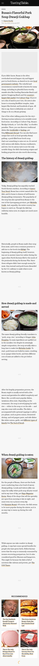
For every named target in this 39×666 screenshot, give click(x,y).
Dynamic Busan (10, 504)
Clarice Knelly (8, 21)
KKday (23, 249)
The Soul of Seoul (16, 423)
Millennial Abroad (12, 133)
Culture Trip (24, 97)
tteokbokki (14, 130)
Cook (4, 9)
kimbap (24, 130)
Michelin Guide (24, 348)
